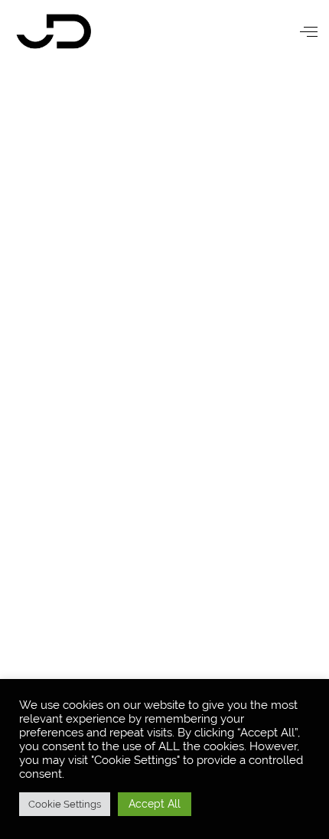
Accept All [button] (155, 804)
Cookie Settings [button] (64, 804)
